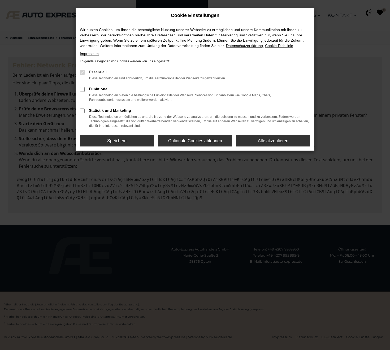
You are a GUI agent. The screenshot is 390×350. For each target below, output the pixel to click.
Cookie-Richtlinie (279, 46)
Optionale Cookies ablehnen (195, 141)
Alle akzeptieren (273, 141)
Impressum (89, 53)
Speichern (117, 141)
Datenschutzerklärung (244, 46)
